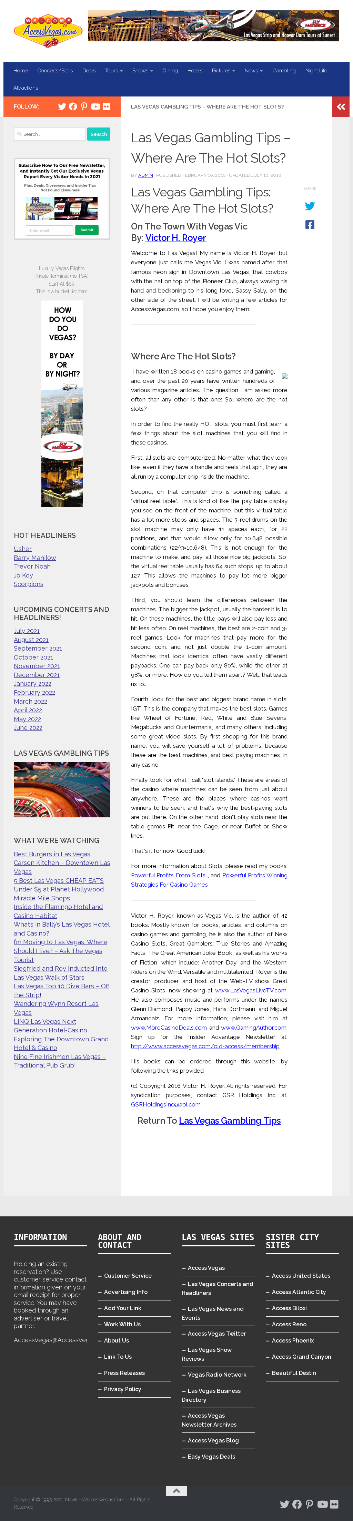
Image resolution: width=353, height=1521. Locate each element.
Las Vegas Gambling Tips (230, 1120)
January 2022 (32, 683)
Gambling (284, 71)
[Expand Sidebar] (341, 106)
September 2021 (38, 648)
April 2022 (28, 710)
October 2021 (33, 657)
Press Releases (124, 1373)
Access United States (301, 1276)
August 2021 (31, 639)
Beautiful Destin (294, 1373)
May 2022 (27, 719)
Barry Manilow (35, 557)
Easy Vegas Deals (211, 1456)
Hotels (195, 71)
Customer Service (128, 1276)
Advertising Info (126, 1292)
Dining (170, 71)
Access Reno (289, 1324)
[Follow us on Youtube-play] (95, 106)
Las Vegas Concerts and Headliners (217, 1288)
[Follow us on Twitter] (62, 106)
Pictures (221, 71)
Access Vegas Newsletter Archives (209, 1420)
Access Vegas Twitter (217, 1333)
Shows (140, 71)
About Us (116, 1340)
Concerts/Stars (55, 71)
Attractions (25, 88)
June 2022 (28, 727)
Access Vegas (206, 1268)
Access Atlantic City (299, 1292)
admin (145, 175)
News (251, 71)
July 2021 (27, 630)
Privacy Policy (122, 1389)
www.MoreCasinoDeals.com (169, 1027)
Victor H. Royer (175, 238)
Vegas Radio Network (217, 1374)
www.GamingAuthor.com (253, 1027)
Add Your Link (122, 1308)
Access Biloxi (289, 1308)
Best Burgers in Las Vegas (52, 854)
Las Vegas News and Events (213, 1313)
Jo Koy (23, 575)
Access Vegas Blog (213, 1440)
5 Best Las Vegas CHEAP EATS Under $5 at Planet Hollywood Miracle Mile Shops (59, 889)
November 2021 (37, 666)
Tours (111, 71)
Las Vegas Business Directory (211, 1395)
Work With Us (122, 1324)
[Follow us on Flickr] (106, 106)
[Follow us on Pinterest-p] (84, 106)
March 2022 (30, 701)
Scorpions (28, 584)
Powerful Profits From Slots (168, 875)
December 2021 (37, 674)
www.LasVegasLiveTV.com (250, 990)
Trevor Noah (32, 566)
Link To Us (118, 1357)
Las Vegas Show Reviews (207, 1354)
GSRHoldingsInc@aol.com (166, 1104)
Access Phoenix (293, 1340)
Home (20, 71)
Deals (88, 71)
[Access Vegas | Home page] (48, 31)
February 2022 (34, 692)
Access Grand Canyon (301, 1357)
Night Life (316, 71)
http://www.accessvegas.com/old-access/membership (205, 1046)
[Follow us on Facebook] (73, 106)
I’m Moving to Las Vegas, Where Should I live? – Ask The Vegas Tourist (60, 950)
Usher (23, 548)
